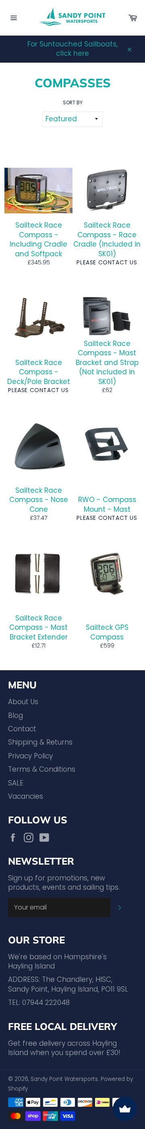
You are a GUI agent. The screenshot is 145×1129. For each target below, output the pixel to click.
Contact (22, 729)
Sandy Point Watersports (64, 1079)
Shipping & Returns (40, 742)
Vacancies (25, 796)
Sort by (73, 102)
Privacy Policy (30, 756)
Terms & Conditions (41, 769)
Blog (15, 715)
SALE (15, 783)
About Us (23, 702)
